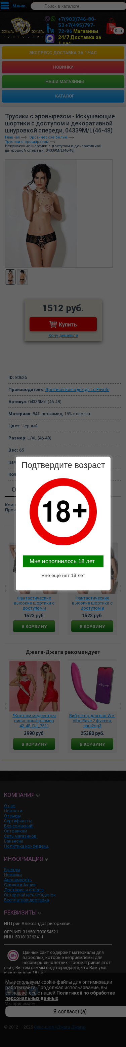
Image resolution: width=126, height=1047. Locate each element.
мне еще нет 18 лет (63, 575)
